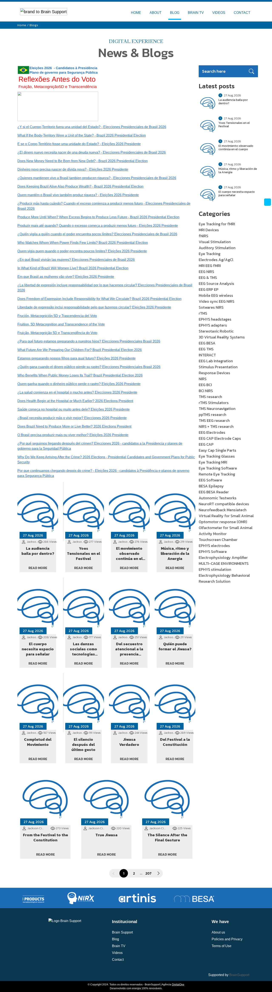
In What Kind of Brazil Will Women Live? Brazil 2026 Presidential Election (72, 268)
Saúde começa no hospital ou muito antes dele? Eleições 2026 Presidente (73, 409)
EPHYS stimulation (215, 569)
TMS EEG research (214, 420)
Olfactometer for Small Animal (225, 528)
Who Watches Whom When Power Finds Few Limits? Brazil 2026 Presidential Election (82, 242)
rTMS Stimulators (214, 402)
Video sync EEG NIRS (216, 301)
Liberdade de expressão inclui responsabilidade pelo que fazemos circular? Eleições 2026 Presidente (94, 307)
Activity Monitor (213, 534)
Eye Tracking (209, 254)
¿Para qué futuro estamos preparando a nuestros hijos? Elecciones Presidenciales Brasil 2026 (88, 341)
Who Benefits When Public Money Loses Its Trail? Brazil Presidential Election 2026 (80, 375)
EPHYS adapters (213, 325)
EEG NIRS (206, 271)
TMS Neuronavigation (217, 408)
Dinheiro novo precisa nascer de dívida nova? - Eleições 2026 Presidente (72, 169)
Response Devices (214, 373)
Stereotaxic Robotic (216, 331)
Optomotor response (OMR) (223, 522)
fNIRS (203, 236)
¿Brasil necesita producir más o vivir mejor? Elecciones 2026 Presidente (72, 418)
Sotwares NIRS (211, 307)
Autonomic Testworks (218, 498)
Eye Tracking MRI (213, 462)
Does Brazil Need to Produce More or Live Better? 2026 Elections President (74, 426)
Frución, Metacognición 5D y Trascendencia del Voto (57, 316)
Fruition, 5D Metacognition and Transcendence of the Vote (61, 324)
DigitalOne (178, 984)
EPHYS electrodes (214, 545)
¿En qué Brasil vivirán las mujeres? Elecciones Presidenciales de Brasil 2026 (76, 259)
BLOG (174, 12)
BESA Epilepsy (211, 486)
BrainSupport (239, 975)
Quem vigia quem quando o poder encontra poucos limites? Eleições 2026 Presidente (82, 251)
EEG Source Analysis (216, 283)
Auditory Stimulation (217, 248)
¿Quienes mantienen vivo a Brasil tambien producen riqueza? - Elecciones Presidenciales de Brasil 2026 (96, 178)
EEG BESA (207, 343)
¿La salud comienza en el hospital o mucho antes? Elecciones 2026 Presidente (77, 392)
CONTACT (242, 12)
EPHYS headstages (215, 319)
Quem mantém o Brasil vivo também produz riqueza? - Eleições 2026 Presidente (78, 195)
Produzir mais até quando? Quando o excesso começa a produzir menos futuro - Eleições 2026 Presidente (97, 225)
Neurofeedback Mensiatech (222, 510)
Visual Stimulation (215, 242)
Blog (115, 939)
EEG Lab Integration (216, 361)
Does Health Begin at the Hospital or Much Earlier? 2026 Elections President (75, 401)
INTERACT (207, 355)
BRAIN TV (196, 12)
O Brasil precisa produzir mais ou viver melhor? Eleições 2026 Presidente (72, 435)
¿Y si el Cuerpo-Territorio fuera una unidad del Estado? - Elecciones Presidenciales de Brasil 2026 (91, 127)
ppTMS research (212, 414)
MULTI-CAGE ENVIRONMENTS (224, 563)
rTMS (203, 313)
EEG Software (210, 480)
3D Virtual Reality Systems (222, 337)
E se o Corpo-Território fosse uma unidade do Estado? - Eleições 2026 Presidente (79, 144)
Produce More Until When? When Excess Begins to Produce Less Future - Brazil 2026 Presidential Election (98, 217)
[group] (69, 898)
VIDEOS (218, 12)
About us (218, 932)
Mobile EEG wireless (216, 295)
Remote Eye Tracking (217, 474)
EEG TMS (206, 349)
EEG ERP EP (208, 289)
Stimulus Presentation (218, 367)
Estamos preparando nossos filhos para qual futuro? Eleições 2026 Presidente (76, 358)
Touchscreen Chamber (218, 539)
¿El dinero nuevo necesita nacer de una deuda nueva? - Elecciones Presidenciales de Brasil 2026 (91, 152)
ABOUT (156, 12)
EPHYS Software (213, 551)
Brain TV (118, 946)
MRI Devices (209, 230)
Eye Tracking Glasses (217, 456)
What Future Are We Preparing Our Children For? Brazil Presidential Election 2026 (79, 350)
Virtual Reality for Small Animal (226, 516)
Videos (117, 953)
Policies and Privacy (227, 939)
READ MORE (37, 567)
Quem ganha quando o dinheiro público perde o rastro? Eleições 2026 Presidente (78, 384)
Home (21, 25)
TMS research (210, 397)
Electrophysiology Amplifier (223, 557)
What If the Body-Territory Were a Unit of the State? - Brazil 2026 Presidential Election (81, 135)
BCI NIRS (206, 391)
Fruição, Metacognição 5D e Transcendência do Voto (57, 333)
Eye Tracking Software (218, 468)
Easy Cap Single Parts (217, 450)
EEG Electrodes (212, 432)
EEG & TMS (208, 277)
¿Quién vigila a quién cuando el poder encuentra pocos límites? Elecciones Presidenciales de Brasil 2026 (97, 234)
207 (148, 873)
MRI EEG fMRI (210, 265)
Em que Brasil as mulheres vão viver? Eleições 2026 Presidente (65, 276)
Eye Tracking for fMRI (217, 224)
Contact (118, 959)
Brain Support (122, 932)
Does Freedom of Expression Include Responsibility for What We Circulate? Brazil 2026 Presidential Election (99, 299)
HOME (136, 12)
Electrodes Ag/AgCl (216, 260)
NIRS (203, 379)
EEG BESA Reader (214, 492)
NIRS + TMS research (216, 426)
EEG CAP (206, 444)
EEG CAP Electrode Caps (220, 438)
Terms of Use (221, 946)
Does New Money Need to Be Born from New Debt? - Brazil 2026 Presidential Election (82, 161)
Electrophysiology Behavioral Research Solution (224, 578)
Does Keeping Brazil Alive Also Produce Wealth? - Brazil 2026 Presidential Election (80, 186)
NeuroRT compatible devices (224, 504)
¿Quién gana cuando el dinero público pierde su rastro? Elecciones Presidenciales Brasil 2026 (88, 367)
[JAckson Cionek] (57, 106)
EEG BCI (205, 385)
